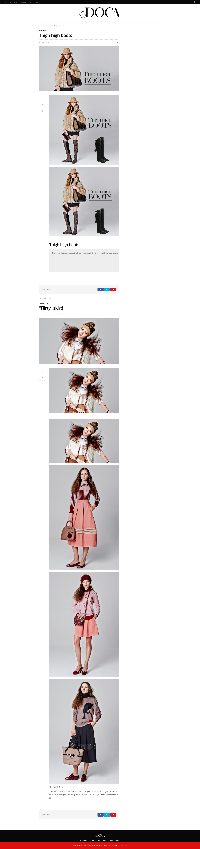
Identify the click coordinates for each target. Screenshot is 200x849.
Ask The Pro (7, 2)
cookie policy (112, 845)
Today (30, 2)
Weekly (36, 2)
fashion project (43, 30)
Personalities (22, 2)
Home (15, 2)
